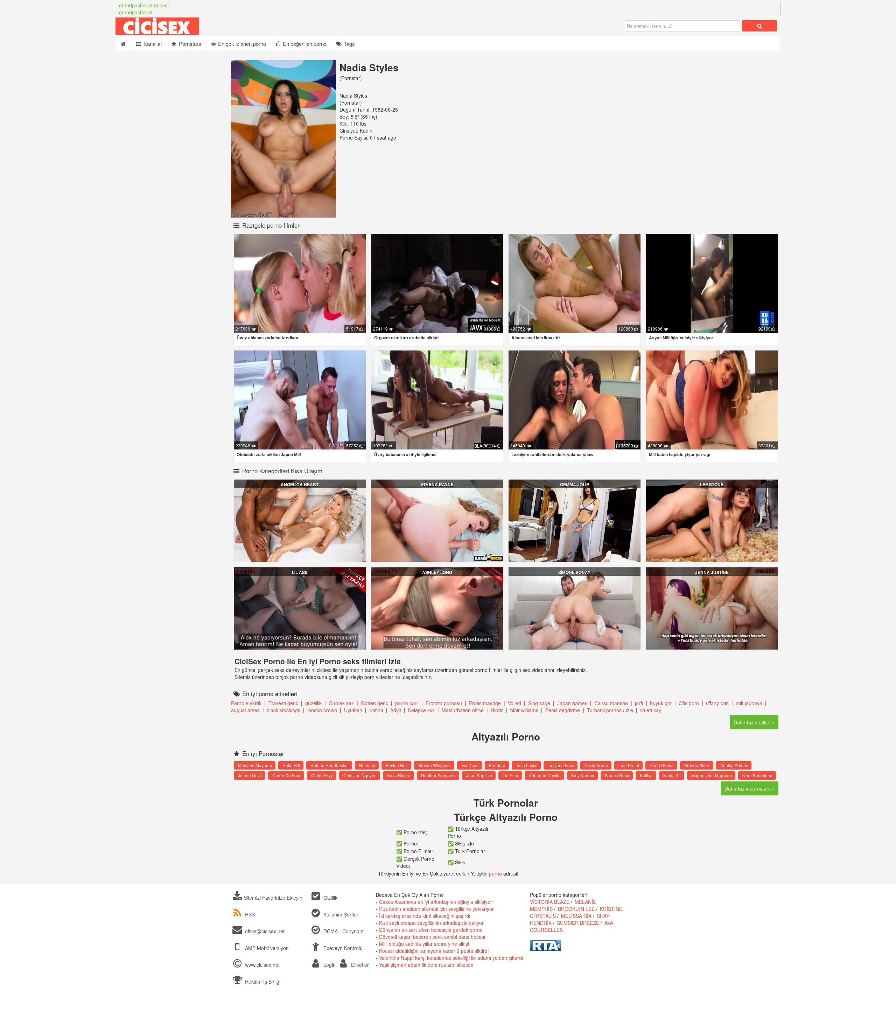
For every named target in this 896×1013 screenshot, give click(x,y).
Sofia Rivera (399, 775)
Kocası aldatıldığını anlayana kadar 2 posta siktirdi (434, 950)
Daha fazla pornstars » (749, 788)
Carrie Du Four (286, 775)
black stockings (283, 710)
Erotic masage (485, 703)
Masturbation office (463, 710)
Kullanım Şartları (340, 914)
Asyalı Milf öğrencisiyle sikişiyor (681, 337)
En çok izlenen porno (241, 43)
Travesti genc (283, 703)
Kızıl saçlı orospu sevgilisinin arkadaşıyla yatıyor (431, 922)
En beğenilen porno (304, 43)
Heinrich (367, 765)
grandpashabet (136, 12)
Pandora (497, 765)
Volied (515, 703)
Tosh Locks (526, 765)
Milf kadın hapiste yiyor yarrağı (679, 454)
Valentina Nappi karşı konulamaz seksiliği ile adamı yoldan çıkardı (451, 957)
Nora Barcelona (757, 775)
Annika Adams (734, 765)
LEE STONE (711, 484)
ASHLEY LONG (437, 572)
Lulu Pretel (628, 765)
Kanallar (152, 43)
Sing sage (539, 703)
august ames (246, 710)
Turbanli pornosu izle (611, 710)
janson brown (322, 710)
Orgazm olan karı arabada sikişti (406, 337)
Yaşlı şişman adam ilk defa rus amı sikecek (426, 964)
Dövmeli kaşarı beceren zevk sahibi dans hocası (432, 936)
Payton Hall (397, 765)
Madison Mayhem (255, 765)
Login (329, 964)
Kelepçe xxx (421, 710)
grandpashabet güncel (144, 5)
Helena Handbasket (329, 765)
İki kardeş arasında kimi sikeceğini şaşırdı (424, 915)
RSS (250, 914)
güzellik (314, 703)
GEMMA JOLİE (574, 484)
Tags (348, 43)
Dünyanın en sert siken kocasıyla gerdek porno (431, 929)
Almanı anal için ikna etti (535, 337)
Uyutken (353, 710)
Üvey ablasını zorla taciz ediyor (268, 337)
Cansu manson (611, 703)
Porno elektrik (246, 703)
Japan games (573, 703)
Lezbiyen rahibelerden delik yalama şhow (552, 454)
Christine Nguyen (360, 775)
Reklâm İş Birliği (262, 981)
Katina (376, 710)
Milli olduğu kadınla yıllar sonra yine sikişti (424, 943)
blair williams (524, 710)
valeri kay (650, 710)
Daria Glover (662, 765)
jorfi (639, 703)
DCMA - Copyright (343, 931)
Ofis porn (689, 703)
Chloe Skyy (322, 775)
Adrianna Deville (545, 775)
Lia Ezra (510, 775)
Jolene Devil (250, 775)
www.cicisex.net (262, 964)
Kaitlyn (646, 775)
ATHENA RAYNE (437, 484)
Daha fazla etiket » (754, 722)
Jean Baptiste (479, 775)
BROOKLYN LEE (576, 908)
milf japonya (749, 703)
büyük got (661, 703)
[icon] (123, 43)
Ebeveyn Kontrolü (342, 947)
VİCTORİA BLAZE (549, 901)
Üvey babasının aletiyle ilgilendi (405, 454)
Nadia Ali (672, 775)
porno (495, 873)
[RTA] (545, 948)
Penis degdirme (562, 710)
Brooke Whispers (434, 765)
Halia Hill (291, 765)
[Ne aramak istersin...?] (759, 25)
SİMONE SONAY (574, 572)
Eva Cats (469, 765)
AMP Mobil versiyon (266, 947)
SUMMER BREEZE (578, 922)
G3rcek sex (342, 703)
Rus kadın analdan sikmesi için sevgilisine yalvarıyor (436, 908)
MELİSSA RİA (576, 915)
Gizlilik (329, 897)
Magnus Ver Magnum (711, 775)
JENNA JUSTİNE (712, 572)
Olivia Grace (596, 765)
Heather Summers (438, 775)
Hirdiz (497, 710)
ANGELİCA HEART (299, 484)
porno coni (407, 703)
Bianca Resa (617, 775)
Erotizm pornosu (444, 703)
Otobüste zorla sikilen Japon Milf (269, 454)
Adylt (395, 710)
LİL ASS (300, 572)
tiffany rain (717, 703)
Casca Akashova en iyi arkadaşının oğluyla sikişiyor (435, 901)
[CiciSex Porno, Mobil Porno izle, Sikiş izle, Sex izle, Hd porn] (192, 32)
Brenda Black (697, 765)
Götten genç (374, 703)
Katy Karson (582, 775)
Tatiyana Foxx (561, 765)
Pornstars (189, 43)
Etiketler (359, 964)
